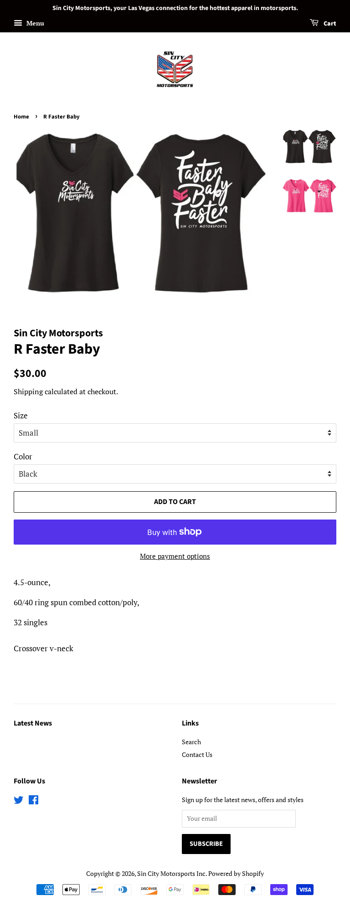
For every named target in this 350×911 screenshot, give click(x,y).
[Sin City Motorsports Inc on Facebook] (33, 801)
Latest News (33, 723)
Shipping (28, 391)
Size (21, 415)
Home (21, 117)
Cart (329, 23)
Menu (34, 23)
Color (23, 456)
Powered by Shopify (236, 873)
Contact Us (197, 754)
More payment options (175, 556)
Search (191, 741)
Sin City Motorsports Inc (171, 873)
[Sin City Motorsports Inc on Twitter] (19, 801)
